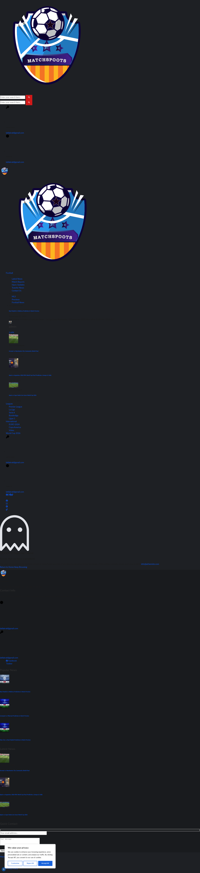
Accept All (45, 863)
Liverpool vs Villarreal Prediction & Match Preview (14, 716)
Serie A (12, 413)
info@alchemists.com (150, 564)
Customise (15, 863)
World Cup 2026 (13, 433)
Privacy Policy (12, 869)
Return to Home (7, 567)
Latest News (17, 279)
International (11, 421)
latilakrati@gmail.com (15, 133)
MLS (14, 297)
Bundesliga (13, 416)
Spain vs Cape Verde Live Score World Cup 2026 (22, 395)
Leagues (9, 404)
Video (11, 430)
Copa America (15, 427)
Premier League (15, 407)
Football (9, 273)
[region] (30, 856)
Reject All (30, 863)
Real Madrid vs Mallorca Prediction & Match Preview (24, 311)
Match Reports (18, 282)
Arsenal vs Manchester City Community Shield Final (23, 351)
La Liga (12, 410)
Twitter (9, 664)
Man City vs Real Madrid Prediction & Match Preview (15, 740)
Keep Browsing (20, 567)
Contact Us (16, 291)
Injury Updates (18, 285)
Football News (18, 302)
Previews (16, 300)
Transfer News (18, 288)
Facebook (12, 661)
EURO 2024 (14, 424)
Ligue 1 (12, 419)
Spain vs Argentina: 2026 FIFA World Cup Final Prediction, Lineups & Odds (30, 375)
